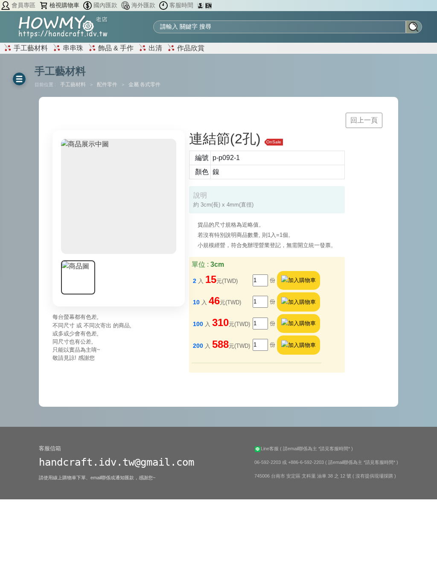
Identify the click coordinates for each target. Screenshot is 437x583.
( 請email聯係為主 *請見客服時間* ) (316, 448)
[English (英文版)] (208, 5)
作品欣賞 (189, 48)
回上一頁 (364, 120)
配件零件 (108, 84)
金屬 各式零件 (144, 84)
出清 (154, 48)
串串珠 (72, 48)
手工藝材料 (30, 48)
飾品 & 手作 (115, 48)
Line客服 (270, 448)
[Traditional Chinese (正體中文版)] (201, 5)
